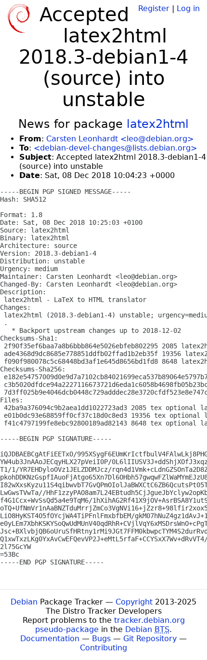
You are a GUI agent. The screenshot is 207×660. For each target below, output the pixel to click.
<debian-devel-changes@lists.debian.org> (115, 147)
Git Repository (150, 638)
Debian (24, 601)
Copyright (134, 601)
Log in (188, 8)
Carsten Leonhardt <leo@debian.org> (120, 138)
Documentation (49, 638)
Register (153, 8)
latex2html (158, 124)
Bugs (101, 638)
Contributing (103, 647)
